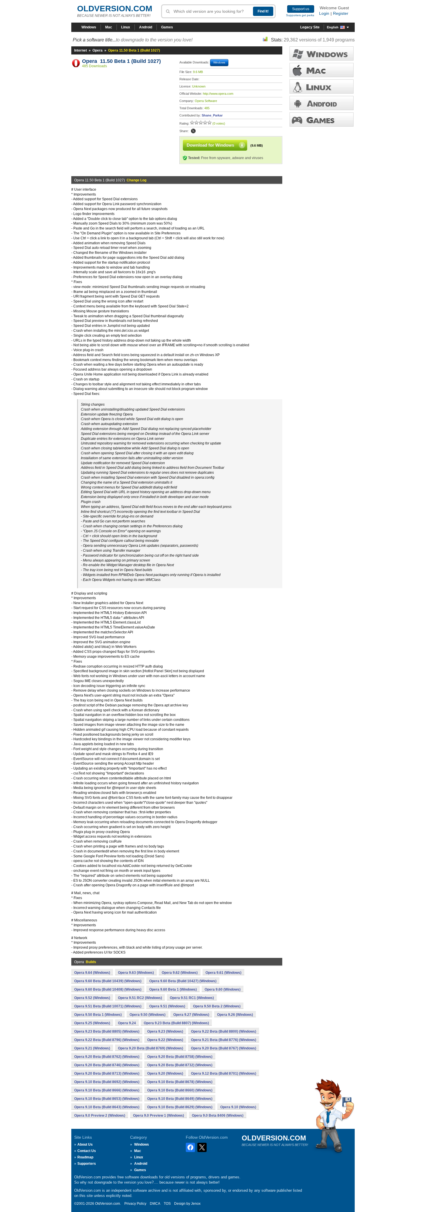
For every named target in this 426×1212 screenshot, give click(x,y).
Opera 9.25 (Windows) (92, 1023)
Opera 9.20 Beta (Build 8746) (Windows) (106, 1065)
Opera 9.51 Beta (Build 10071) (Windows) (107, 1006)
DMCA (155, 1204)
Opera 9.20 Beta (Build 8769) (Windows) (150, 1048)
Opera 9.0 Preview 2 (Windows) (99, 1115)
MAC (322, 70)
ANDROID (322, 103)
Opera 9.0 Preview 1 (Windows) (158, 1115)
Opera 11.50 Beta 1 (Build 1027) (121, 61)
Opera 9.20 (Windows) (165, 1073)
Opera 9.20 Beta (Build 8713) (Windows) (106, 1073)
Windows (88, 27)
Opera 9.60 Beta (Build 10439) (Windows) (107, 981)
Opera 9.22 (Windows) (165, 1040)
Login (324, 13)
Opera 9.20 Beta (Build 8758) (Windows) (179, 1057)
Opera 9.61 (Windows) (223, 973)
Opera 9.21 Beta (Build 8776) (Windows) (223, 1040)
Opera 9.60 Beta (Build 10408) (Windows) (107, 989)
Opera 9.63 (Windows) (136, 973)
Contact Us (86, 1151)
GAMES (322, 119)
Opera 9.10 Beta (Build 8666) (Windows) (106, 1090)
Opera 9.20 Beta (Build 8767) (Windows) (223, 1048)
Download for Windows (210, 145)
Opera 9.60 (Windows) (223, 989)
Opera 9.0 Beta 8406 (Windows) (217, 1115)
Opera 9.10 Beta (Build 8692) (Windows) (106, 1082)
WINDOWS (322, 53)
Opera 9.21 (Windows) (92, 1048)
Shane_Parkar (212, 115)
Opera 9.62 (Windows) (180, 973)
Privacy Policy (135, 1204)
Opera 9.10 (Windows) (238, 1107)
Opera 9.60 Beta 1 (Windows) (173, 989)
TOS (167, 1204)
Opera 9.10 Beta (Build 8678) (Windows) (179, 1082)
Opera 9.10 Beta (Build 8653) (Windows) (106, 1099)
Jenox (196, 1204)
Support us (300, 9)
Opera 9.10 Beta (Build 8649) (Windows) (179, 1099)
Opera (97, 50)
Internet (80, 50)
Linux (125, 27)
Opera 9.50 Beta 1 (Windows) (98, 1015)
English (332, 27)
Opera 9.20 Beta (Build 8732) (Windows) (179, 1065)
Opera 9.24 (127, 1023)
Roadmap (85, 1157)
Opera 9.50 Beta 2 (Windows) (217, 1006)
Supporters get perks (300, 15)
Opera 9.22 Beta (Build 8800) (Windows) (223, 1031)
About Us (85, 1144)
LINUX (322, 86)
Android (145, 27)
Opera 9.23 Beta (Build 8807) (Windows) (176, 1023)
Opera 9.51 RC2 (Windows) (140, 998)
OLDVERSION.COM (114, 8)
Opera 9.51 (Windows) (167, 1006)
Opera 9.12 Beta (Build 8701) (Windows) (223, 1073)
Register (340, 13)
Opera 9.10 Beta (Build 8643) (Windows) (106, 1107)
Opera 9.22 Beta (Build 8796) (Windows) (106, 1040)
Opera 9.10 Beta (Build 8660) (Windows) (179, 1090)
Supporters (86, 1164)
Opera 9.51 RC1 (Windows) (192, 998)
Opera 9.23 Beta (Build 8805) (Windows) (106, 1031)
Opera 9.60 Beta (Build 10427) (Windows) (182, 981)
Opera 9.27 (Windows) (191, 1015)
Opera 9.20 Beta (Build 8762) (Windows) (106, 1057)
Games (167, 27)
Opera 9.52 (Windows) (92, 998)
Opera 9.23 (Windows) (165, 1031)
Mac (108, 27)
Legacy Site (310, 27)
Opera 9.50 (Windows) (147, 1015)
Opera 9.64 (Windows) (92, 973)
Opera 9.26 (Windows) (235, 1015)
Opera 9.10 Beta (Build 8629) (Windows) (179, 1107)
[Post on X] (193, 131)
